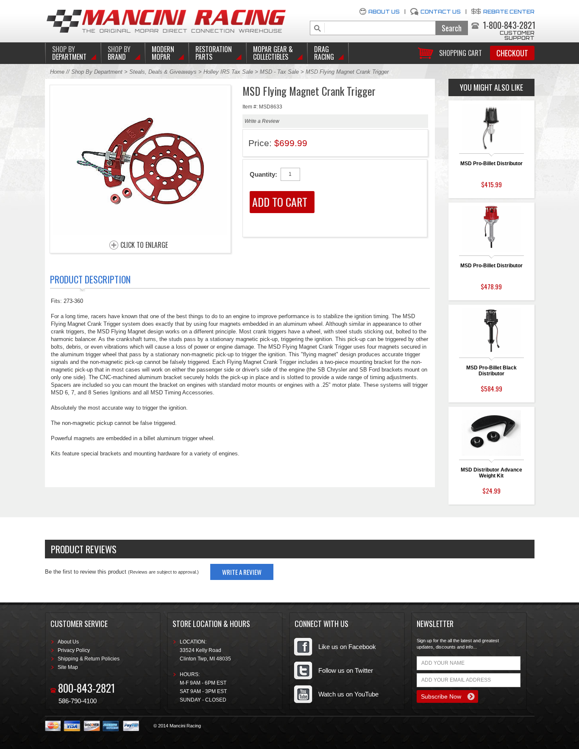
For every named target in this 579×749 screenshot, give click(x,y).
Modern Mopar (163, 53)
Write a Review (262, 121)
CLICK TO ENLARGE (144, 245)
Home (57, 72)
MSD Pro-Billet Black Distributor (491, 371)
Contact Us (440, 11)
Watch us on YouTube (348, 694)
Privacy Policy (74, 650)
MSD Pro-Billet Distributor (491, 163)
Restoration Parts (213, 53)
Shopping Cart (460, 52)
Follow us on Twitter (345, 670)
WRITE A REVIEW (242, 572)
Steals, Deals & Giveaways (163, 72)
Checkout (512, 52)
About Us (384, 11)
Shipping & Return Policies (89, 659)
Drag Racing (324, 53)
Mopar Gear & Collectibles (273, 53)
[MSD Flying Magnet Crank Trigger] (140, 232)
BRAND (119, 53)
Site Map (68, 667)
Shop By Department (96, 72)
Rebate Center (508, 11)
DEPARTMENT (69, 53)
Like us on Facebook (347, 646)
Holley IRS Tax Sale (228, 72)
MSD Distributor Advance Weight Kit (491, 473)
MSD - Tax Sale (279, 72)
